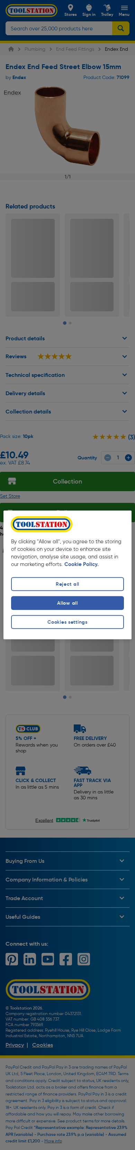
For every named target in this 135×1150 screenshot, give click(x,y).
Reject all (67, 584)
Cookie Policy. (81, 564)
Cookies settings (67, 622)
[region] (67, 574)
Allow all (67, 603)
